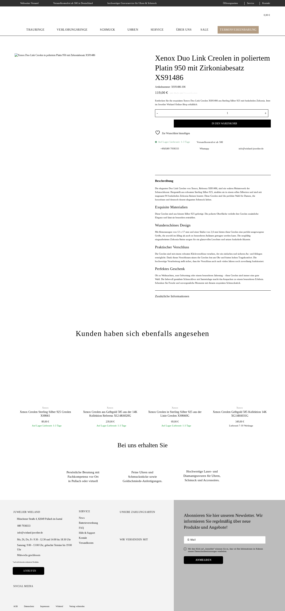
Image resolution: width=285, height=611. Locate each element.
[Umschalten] (268, 180)
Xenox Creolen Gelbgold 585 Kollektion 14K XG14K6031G (240, 413)
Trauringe (35, 29)
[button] (265, 15)
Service (250, 3)
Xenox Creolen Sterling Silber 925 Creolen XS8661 (45, 413)
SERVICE (157, 29)
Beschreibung (164, 180)
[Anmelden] (250, 15)
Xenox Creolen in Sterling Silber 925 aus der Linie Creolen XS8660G (175, 413)
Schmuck (107, 29)
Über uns (184, 29)
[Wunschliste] (255, 15)
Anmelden (203, 560)
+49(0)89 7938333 (169, 148)
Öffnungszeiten (230, 3)
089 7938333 (23, 525)
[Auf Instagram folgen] (15, 594)
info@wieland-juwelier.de (251, 148)
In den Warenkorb (224, 123)
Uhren (132, 29)
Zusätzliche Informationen (172, 296)
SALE (205, 29)
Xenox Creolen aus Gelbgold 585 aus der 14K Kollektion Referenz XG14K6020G (110, 413)
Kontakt (266, 3)
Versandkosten (190, 93)
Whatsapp (204, 148)
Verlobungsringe (72, 29)
